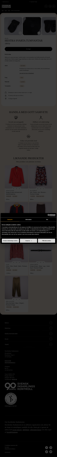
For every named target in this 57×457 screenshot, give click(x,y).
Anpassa (27, 240)
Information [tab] (28, 219)
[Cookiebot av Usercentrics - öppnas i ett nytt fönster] (48, 215)
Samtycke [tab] (9, 219)
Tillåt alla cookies (46, 240)
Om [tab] (47, 219)
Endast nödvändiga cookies (10, 240)
